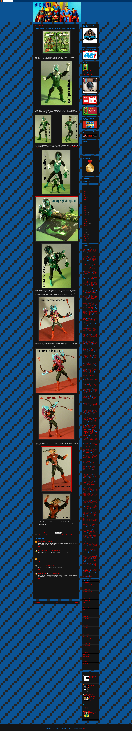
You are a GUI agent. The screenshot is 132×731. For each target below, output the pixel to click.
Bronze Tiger (94, 289)
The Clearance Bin (87, 643)
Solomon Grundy (87, 514)
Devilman (89, 330)
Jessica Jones (85, 398)
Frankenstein (92, 354)
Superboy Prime (92, 532)
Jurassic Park (86, 403)
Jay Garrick (93, 396)
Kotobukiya (94, 412)
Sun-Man (94, 529)
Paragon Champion (92, 470)
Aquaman (85, 257)
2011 (85, 216)
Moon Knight (86, 451)
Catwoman (93, 298)
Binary (87, 278)
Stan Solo (94, 523)
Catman (84, 298)
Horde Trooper (86, 383)
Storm (84, 526)
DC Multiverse (89, 322)
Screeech (95, 499)
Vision (88, 560)
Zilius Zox (84, 576)
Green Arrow (89, 364)
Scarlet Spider (93, 497)
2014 (85, 210)
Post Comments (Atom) (59, 606)
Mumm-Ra (94, 456)
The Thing (94, 539)
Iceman (88, 386)
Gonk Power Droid (87, 363)
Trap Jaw (84, 550)
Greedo (84, 364)
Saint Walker (90, 496)
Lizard (95, 420)
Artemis (84, 259)
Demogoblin (94, 329)
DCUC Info (85, 605)
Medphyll (58, 534)
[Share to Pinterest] (61, 533)
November (86, 219)
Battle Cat (86, 271)
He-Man (91, 378)
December (86, 217)
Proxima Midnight (92, 482)
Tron (93, 550)
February (86, 236)
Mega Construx (90, 439)
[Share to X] (58, 533)
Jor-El (86, 402)
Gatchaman (85, 358)
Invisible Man (91, 390)
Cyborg (90, 313)
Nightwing (86, 465)
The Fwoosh (85, 652)
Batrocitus (95, 270)
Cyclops (89, 314)
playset (90, 475)
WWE (84, 572)
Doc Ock (87, 333)
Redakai (94, 488)
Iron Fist (88, 391)
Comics (90, 307)
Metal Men (95, 442)
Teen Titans (95, 537)
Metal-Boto (86, 443)
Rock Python (94, 493)
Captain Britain (85, 295)
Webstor (88, 565)
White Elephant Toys (87, 665)
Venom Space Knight (87, 558)
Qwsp (85, 484)
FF (87, 347)
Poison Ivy (91, 476)
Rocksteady (91, 494)
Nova (93, 466)
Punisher (84, 483)
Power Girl (86, 477)
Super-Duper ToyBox (42, 550)
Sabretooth (84, 496)
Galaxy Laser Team (93, 356)
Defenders (87, 329)
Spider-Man (86, 518)
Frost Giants (85, 355)
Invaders (85, 390)
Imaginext (89, 388)
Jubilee (96, 402)
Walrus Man (92, 562)
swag (90, 535)
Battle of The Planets (92, 271)
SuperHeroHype (86, 641)
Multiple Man (87, 456)
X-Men (90, 573)
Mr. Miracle (95, 454)
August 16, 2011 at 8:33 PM (54, 573)
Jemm (95, 397)
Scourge (91, 499)
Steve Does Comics (88, 675)
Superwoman (85, 535)
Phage (84, 473)
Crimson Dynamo (92, 312)
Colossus (84, 307)
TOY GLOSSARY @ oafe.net (89, 656)
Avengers (85, 260)
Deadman (84, 324)
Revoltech (87, 490)
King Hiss (94, 410)
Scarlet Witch (85, 499)
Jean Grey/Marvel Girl (87, 397)
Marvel (85, 429)
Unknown (40, 541)
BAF (94, 260)
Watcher (84, 565)
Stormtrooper (89, 526)
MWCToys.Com (86, 627)
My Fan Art (90, 457)
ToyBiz (93, 546)
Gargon (95, 357)
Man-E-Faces (89, 425)
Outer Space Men (87, 469)
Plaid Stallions (86, 634)
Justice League (94, 403)
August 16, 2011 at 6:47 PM (48, 565)
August (85, 225)
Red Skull (93, 487)
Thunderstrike (93, 543)
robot (93, 492)
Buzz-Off (84, 290)
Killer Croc (89, 409)
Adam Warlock (95, 250)
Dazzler (89, 318)
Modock (93, 449)
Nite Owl (84, 466)
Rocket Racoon (85, 494)
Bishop (91, 278)
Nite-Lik (67, 534)
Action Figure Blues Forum (88, 584)
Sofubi (96, 513)
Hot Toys (92, 383)
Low (90, 421)
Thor (84, 541)
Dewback (94, 330)
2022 (85, 195)
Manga (95, 425)
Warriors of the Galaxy (87, 564)
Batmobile (89, 270)
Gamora (90, 357)
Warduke (89, 563)
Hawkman (85, 378)
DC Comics (86, 320)
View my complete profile (88, 74)
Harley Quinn (85, 375)
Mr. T (90, 455)
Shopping (95, 505)
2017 (85, 204)
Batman (85, 265)
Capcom (91, 291)
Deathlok (84, 328)
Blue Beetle (90, 285)
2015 (85, 208)
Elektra (84, 341)
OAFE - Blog (87, 704)
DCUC (45, 534)
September (86, 223)
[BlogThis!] (57, 533)
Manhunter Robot (86, 426)
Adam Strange (88, 250)
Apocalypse (87, 256)
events (92, 342)
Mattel (55, 534)
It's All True (85, 609)
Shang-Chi (91, 502)
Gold (90, 362)
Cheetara (88, 299)
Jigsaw (90, 398)
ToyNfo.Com (85, 663)
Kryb (95, 413)
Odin (89, 468)
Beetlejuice (89, 274)
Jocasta (95, 399)
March (85, 234)
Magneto (84, 424)
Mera (87, 442)
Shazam (93, 503)
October (86, 221)
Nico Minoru (90, 463)
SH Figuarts (95, 500)
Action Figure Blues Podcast (89, 587)
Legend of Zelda (89, 417)
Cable (94, 290)
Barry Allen (85, 263)
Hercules (90, 379)
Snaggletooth (88, 512)
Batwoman (89, 272)
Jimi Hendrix (95, 398)
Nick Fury (84, 463)
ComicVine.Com (86, 598)
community (85, 310)
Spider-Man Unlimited (90, 519)
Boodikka (86, 286)
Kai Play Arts (94, 405)
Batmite (84, 270)
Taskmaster (95, 536)
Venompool (94, 558)
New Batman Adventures (92, 461)
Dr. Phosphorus (92, 336)
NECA (96, 458)
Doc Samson (93, 333)
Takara (84, 536)
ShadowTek (85, 502)
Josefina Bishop (91, 402)
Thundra (84, 544)
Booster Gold (92, 286)
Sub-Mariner (88, 529)
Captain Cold (85, 296)
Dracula (89, 337)
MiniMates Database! (87, 623)
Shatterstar (88, 503)
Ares (95, 257)
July (85, 227)
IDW (92, 386)
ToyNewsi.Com (86, 661)
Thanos (90, 538)
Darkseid (90, 317)
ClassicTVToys (85, 304)
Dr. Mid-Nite (86, 336)
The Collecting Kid (87, 645)
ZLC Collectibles (86, 668)
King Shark (95, 411)
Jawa (88, 396)
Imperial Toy (90, 389)
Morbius (92, 451)
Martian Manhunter (88, 427)
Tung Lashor (86, 551)
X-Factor (92, 572)
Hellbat (96, 378)
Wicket (84, 569)
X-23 (88, 572)
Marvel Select (94, 432)
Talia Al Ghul (89, 536)
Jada (89, 395)
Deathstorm (89, 328)
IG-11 (95, 386)
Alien (95, 252)
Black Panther (86, 282)
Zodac (91, 576)
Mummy (84, 457)
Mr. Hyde (90, 454)
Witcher (91, 569)
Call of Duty (85, 291)
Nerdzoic (84, 629)
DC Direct (94, 320)
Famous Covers (86, 344)
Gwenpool (95, 369)
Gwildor (85, 370)
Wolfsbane (95, 569)
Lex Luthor (93, 419)
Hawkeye (89, 376)
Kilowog (84, 410)
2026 (85, 188)
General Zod (91, 358)
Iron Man (85, 392)
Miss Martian (92, 448)
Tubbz (96, 550)
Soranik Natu (85, 515)
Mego (85, 440)
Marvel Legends (88, 431)
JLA (88, 399)
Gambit (85, 357)
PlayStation (86, 476)
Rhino (92, 490)
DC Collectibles (92, 319)
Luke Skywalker (87, 422)
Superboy (84, 532)
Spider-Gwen (87, 516)
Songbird (94, 514)
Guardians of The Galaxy (88, 368)
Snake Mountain (85, 513)
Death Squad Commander (92, 325)
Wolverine (86, 570)
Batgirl (94, 263)
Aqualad (94, 256)
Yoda (87, 575)
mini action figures (90, 445)
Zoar (88, 576)
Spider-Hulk (94, 516)
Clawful (91, 304)
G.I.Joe (95, 355)
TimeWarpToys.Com (87, 654)
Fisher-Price (90, 349)
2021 (85, 197)
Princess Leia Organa (93, 480)
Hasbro (91, 375)
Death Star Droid (93, 327)
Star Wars (85, 524)
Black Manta (93, 281)
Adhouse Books (88, 251)
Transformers (92, 549)
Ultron (94, 555)
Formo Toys (91, 351)
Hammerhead (86, 372)
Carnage (86, 297)
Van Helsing (91, 557)
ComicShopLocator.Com (88, 596)
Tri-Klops (89, 550)
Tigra (94, 544)
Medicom (95, 437)
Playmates (95, 474)
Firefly (94, 348)
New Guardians (87, 462)
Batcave (90, 263)
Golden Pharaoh (95, 362)
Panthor (94, 469)
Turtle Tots (91, 551)
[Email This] (55, 533)
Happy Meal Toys (92, 373)
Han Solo (92, 372)
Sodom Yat (92, 513)
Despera (84, 330)
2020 (85, 199)
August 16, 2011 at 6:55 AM (54, 550)
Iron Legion (94, 391)
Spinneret (84, 521)
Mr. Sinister (86, 455)
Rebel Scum (85, 636)
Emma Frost (89, 341)
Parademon (84, 470)
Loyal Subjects (94, 421)
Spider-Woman (87, 520)
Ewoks (87, 343)
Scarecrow (86, 497)
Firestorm (84, 349)
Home (56, 602)
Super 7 (89, 530)
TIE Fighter (89, 544)
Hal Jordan (92, 370)
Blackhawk (87, 284)
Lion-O (84, 420)
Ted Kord (86, 537)
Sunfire (84, 530)
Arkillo (90, 258)
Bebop (85, 274)
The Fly (88, 539)
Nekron (92, 460)
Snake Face (94, 512)
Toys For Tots (85, 548)
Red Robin (87, 487)
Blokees (96, 284)
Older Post (75, 602)
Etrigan (88, 342)
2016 (85, 206)
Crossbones (85, 313)
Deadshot (84, 325)
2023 (85, 193)
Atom (89, 259)
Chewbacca (94, 299)
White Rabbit (93, 568)
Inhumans (95, 389)
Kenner (93, 407)
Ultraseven (89, 555)
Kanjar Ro (92, 406)
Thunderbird (85, 542)
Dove (93, 334)
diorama (95, 331)
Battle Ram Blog (86, 589)
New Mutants (93, 462)
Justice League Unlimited (91, 404)
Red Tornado (88, 488)
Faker (91, 343)
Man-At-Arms (90, 424)
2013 (85, 212)
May (85, 230)
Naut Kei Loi (63, 534)
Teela (90, 537)
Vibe (83, 560)
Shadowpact (94, 501)
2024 (85, 191)
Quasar (96, 483)
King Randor (90, 411)
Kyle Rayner (85, 414)
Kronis (91, 413)
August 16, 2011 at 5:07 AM (47, 541)
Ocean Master (93, 467)
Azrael (91, 260)
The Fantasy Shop (87, 647)
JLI (91, 399)
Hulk (88, 384)
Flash (96, 350)
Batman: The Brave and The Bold (90, 268)
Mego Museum (86, 618)
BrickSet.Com (86, 593)
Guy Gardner (89, 369)
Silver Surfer (85, 508)
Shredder (87, 506)
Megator (96, 439)
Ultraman (84, 555)
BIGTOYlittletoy (41, 534)
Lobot (83, 421)
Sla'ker (84, 512)
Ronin (95, 495)
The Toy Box (87, 684)
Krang (84, 413)
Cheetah (84, 299)
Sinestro (93, 508)
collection (91, 305)
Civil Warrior (94, 302)
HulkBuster (94, 384)
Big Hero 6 (85, 277)
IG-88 (84, 388)
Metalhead (93, 443)
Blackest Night (94, 283)
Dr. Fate (89, 335)
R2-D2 (88, 484)
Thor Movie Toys (91, 541)
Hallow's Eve (85, 371)
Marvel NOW (85, 432)
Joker (96, 401)
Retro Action (89, 489)
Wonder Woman (86, 571)
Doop (90, 334)
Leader (84, 417)
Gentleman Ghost (89, 359)
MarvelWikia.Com (86, 616)
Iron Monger (92, 392)
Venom (96, 557)
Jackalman (84, 395)
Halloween (91, 371)
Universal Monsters (93, 556)
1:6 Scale (85, 247)
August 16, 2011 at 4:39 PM (47, 558)
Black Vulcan (93, 282)
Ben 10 (93, 274)
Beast (86, 273)
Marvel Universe (89, 434)
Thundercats (85, 543)
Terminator (85, 538)
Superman (91, 534)
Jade (92, 395)
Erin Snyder (40, 565)
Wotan (95, 571)
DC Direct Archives (87, 602)
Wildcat (87, 569)
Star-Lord (94, 524)
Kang (87, 406)
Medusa (91, 438)
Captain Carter (93, 295)
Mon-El (87, 450)
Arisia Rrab (85, 258)
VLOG (95, 560)
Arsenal (94, 258)
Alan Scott (90, 252)
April (85, 232)
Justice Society (87, 405)
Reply (39, 546)
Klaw (90, 412)
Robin (86, 492)
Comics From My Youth (89, 308)
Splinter (89, 521)
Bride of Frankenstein (86, 289)
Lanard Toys (92, 414)
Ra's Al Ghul (93, 484)
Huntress (92, 385)
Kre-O (87, 413)
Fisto (96, 349)
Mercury (91, 442)
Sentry (90, 500)
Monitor (91, 450)
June (85, 229)
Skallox (71, 534)
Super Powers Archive (87, 638)
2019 (85, 201)
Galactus (86, 356)
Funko (90, 355)
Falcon (94, 343)
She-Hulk (84, 505)
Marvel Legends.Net (87, 611)
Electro (94, 340)
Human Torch (85, 385)
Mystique (85, 458)
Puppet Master (90, 483)
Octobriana (84, 468)
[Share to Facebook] (59, 533)
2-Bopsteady (94, 247)
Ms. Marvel (95, 455)
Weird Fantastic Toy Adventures (88, 695)
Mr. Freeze (85, 454)
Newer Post (37, 602)
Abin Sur (90, 249)
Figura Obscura (93, 347)
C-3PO (89, 290)
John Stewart (90, 401)
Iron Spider (89, 394)
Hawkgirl (94, 376)
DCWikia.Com (86, 607)
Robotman (84, 493)
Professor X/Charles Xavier (89, 481)
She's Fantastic (87, 711)
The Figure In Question (88, 650)
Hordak (88, 382)
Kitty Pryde (86, 412)
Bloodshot (85, 285)
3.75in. (84, 249)
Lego (90, 418)
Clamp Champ (85, 303)
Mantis (94, 426)
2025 (85, 189)
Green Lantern (50, 534)
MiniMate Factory (86, 620)
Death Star (86, 327)
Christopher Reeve (86, 302)
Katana (96, 406)
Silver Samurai (92, 507)
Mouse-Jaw (94, 452)
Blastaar (91, 284)
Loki (87, 421)
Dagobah (94, 314)
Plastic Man (89, 474)
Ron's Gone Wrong (88, 495)
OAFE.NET (85, 632)
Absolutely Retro (86, 582)
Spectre (95, 515)
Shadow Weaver (87, 501)
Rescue (84, 489)
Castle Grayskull (92, 297)
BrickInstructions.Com (87, 591)
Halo (96, 371)
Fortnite (96, 351)
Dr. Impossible (95, 335)
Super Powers (92, 531)
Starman (88, 525)
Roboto (89, 493)
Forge (86, 351)
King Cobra (89, 410)
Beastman (95, 273)
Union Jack (85, 556)
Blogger (83, 728)
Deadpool (92, 324)
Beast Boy (90, 273)
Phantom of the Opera (91, 473)
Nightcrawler (95, 463)
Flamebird (92, 350)
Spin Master (93, 520)
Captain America (90, 292)
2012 (85, 214)
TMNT (90, 545)
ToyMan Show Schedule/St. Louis (90, 659)
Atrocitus (94, 259)
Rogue (96, 494)
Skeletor (89, 511)
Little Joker (89, 420)
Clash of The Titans (92, 303)
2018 (85, 203)
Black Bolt (89, 279)
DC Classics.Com (86, 600)
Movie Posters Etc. (87, 625)
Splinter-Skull (94, 521)
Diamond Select (87, 331)
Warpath (94, 563)
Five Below (86, 350)
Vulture (88, 562)
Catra (88, 298)
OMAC (93, 468)
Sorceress (91, 515)
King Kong (84, 411)
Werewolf (94, 565)
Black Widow (85, 283)
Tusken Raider (91, 552)
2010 (85, 240)
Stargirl (84, 525)
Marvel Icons (94, 429)
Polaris (96, 476)
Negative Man (87, 460)
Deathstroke (95, 328)
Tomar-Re (95, 545)
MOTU (87, 452)
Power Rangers (93, 477)
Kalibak (84, 406)
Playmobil (85, 475)
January (86, 238)
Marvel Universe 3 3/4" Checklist (90, 614)
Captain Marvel (93, 296)
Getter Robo (95, 359)
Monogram (95, 450)
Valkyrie (86, 557)
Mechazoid (90, 437)
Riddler (96, 490)
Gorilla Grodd (94, 363)
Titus (86, 545)
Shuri (91, 506)
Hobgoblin (92, 380)
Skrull (95, 511)
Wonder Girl (94, 570)
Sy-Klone (94, 535)
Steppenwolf (94, 525)
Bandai (84, 261)
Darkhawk (84, 317)
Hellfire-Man (86, 379)
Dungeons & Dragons (87, 340)
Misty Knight (88, 449)
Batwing (84, 272)
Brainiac (90, 288)
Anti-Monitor (95, 255)
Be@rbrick (95, 272)
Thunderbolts (93, 542)
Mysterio (96, 457)
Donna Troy (85, 334)
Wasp (95, 564)
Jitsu (85, 399)
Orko (96, 468)
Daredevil (93, 315)
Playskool (95, 475)
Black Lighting (86, 281)
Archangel (91, 257)
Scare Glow (95, 496)
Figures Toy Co (86, 348)
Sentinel (85, 500)
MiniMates (85, 448)
